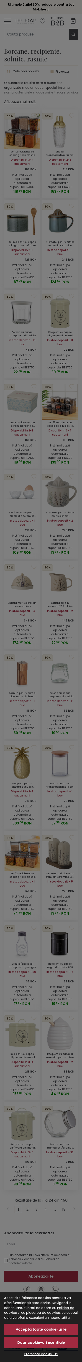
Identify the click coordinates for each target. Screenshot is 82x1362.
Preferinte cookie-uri (41, 1354)
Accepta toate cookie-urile (41, 1329)
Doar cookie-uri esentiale (41, 1342)
